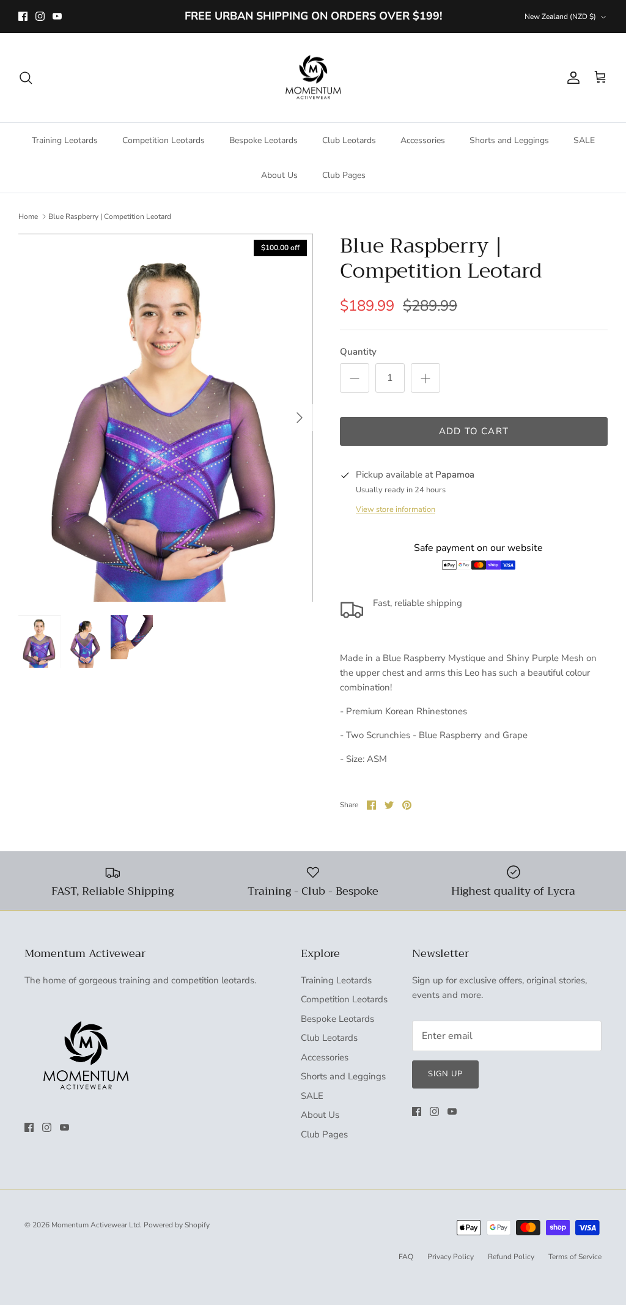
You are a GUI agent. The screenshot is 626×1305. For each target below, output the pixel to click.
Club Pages (344, 175)
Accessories (422, 140)
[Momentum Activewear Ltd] (313, 78)
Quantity (358, 352)
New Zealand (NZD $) (560, 16)
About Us (279, 175)
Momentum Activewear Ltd (95, 1225)
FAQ (406, 1257)
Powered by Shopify (177, 1225)
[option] (165, 418)
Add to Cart (474, 431)
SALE (584, 140)
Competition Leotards (163, 140)
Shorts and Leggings (509, 140)
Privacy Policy (450, 1257)
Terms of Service (575, 1257)
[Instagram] (40, 16)
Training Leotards (65, 140)
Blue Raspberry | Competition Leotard (109, 216)
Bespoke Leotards (263, 140)
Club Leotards (349, 140)
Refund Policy (511, 1257)
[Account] (571, 77)
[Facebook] (23, 16)
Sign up (445, 1073)
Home (28, 216)
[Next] (299, 417)
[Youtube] (57, 16)
